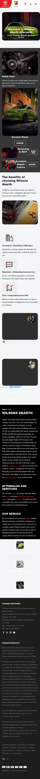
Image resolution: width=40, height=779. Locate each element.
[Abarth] (16, 4)
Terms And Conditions (9, 745)
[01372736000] (31, 4)
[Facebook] (3, 632)
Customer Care (16, 753)
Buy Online (21, 745)
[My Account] (25, 4)
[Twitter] (7, 632)
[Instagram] (10, 632)
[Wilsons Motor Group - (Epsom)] (6, 4)
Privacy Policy (23, 747)
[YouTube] (14, 632)
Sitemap (18, 750)
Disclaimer (26, 750)
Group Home (5, 6)
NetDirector (5, 770)
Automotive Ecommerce (19, 770)
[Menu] (35, 4)
